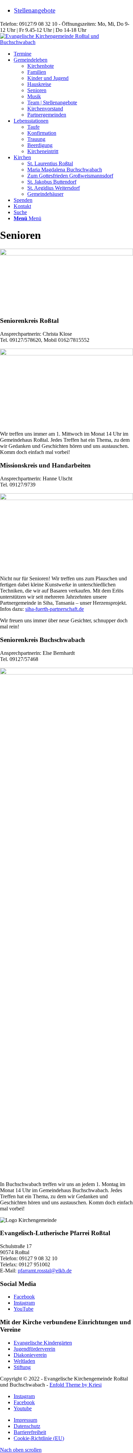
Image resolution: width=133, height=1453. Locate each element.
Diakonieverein (30, 1355)
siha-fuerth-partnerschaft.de (54, 609)
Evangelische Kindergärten (43, 1343)
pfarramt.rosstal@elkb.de (45, 1270)
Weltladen (24, 1361)
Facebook (24, 1297)
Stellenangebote (34, 10)
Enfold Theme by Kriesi (75, 1385)
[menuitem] (73, 10)
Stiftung (22, 1367)
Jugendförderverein (34, 1349)
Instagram (24, 1303)
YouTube (23, 1309)
